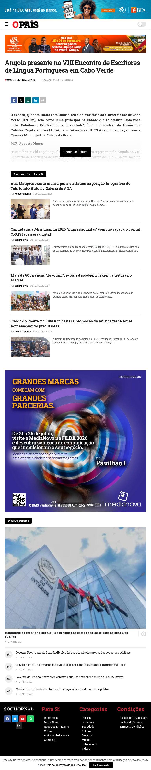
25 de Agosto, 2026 (43, 194)
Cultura (68, 79)
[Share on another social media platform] (43, 100)
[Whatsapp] (30, 718)
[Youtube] (22, 718)
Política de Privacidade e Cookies (66, 764)
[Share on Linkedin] (35, 100)
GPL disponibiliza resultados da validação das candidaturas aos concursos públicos (70, 665)
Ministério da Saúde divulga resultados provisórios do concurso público (63, 689)
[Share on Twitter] (21, 100)
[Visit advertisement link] (75, 47)
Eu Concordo (101, 765)
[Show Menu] (6, 24)
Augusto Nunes (23, 194)
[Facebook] (7, 718)
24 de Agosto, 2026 (41, 286)
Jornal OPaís (21, 240)
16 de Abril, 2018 (50, 79)
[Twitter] (15, 718)
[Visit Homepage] (25, 24)
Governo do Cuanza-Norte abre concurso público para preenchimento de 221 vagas (69, 677)
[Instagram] (19, 725)
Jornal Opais (26, 79)
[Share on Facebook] (14, 100)
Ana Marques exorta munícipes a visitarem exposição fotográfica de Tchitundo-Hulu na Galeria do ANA (70, 186)
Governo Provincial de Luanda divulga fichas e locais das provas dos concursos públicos (73, 652)
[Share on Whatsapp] (28, 100)
